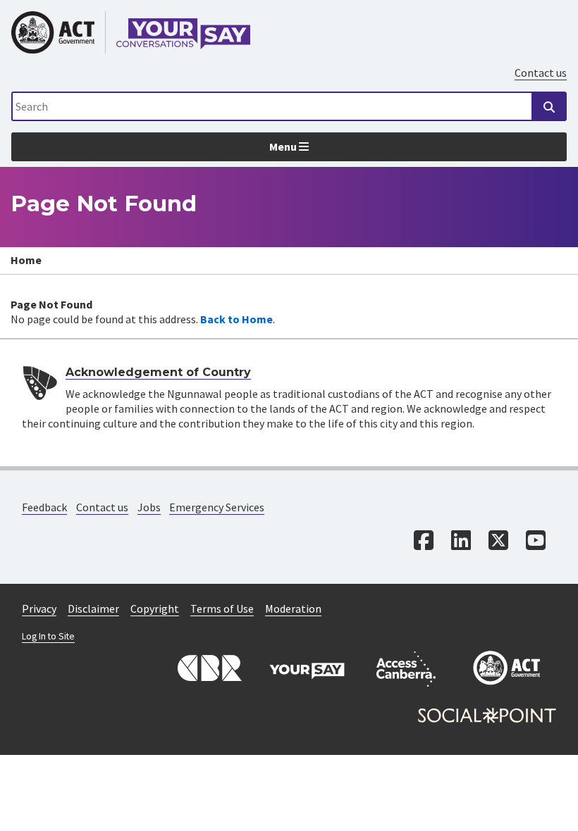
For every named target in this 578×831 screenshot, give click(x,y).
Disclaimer (93, 608)
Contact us (541, 72)
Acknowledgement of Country (158, 372)
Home (26, 260)
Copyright (154, 608)
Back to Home (236, 319)
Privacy (39, 608)
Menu (284, 146)
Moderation (293, 608)
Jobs (149, 507)
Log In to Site (48, 636)
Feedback (44, 507)
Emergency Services (216, 507)
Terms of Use (222, 608)
